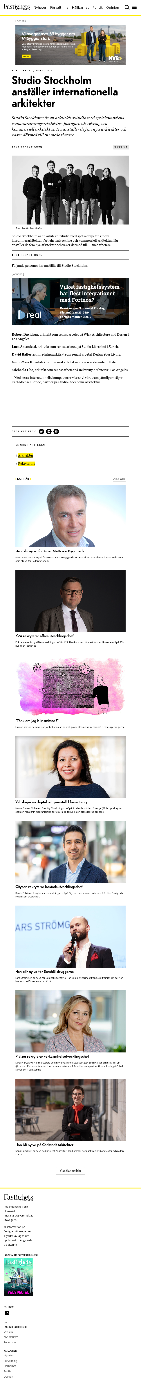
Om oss (8, 1331)
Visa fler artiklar (70, 1171)
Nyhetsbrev (11, 1337)
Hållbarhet (80, 7)
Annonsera (10, 1342)
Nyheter (40, 7)
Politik (98, 7)
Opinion (112, 7)
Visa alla (119, 479)
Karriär (121, 147)
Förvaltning (59, 7)
